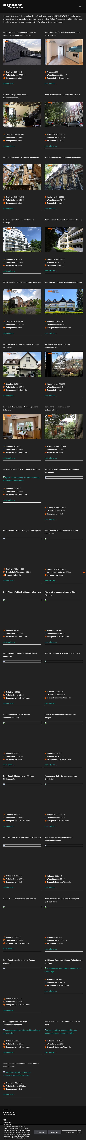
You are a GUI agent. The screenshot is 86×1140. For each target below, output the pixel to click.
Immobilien (6, 1110)
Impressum (7, 1122)
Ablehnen (54, 1132)
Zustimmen (40, 1132)
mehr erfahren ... (9, 83)
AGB (4, 1120)
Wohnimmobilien (8, 1112)
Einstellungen (21, 1138)
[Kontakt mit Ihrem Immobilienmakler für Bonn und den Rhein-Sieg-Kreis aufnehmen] (84, 572)
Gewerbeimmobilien (9, 1114)
